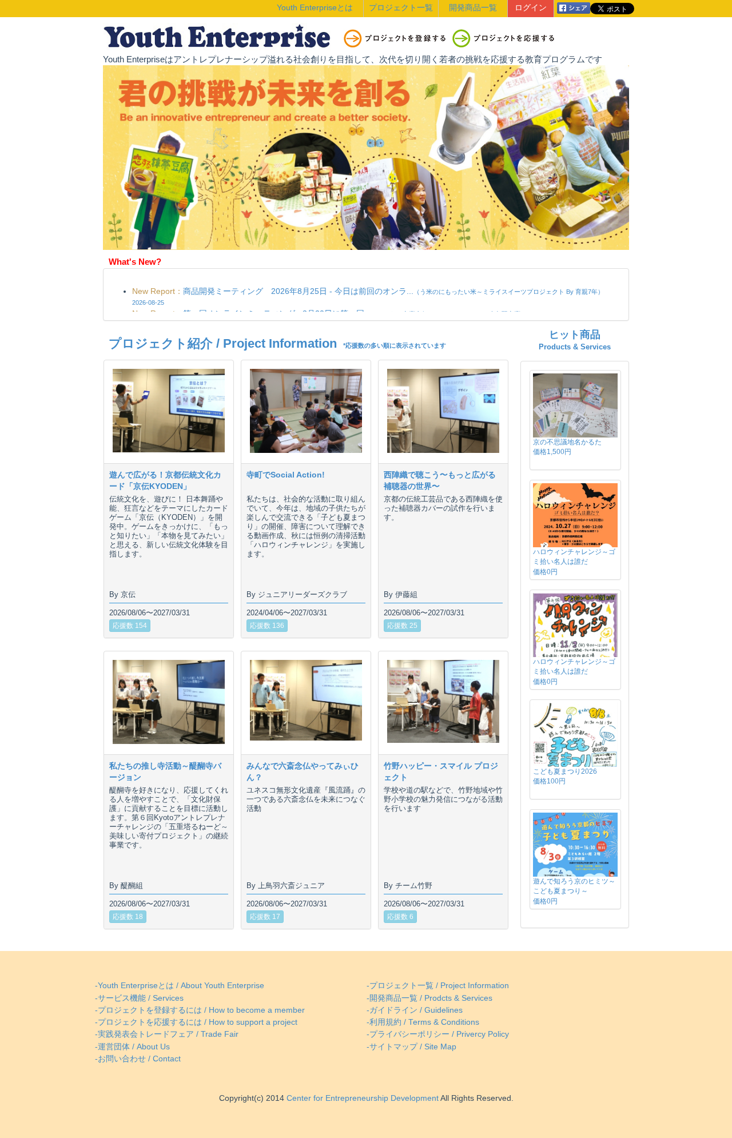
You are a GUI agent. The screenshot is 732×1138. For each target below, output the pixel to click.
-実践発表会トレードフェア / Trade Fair (166, 1034)
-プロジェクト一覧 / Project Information (438, 985)
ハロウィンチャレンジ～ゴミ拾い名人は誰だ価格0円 (574, 561)
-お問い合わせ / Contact (138, 1059)
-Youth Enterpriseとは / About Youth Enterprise (179, 985)
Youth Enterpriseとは (315, 7)
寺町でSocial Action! (285, 474)
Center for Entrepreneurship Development (361, 1098)
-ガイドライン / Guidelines (415, 1010)
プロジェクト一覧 (401, 7)
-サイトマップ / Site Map (411, 1046)
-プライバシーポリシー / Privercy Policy (438, 1034)
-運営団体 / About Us (132, 1046)
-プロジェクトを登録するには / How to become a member (200, 1010)
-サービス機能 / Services (139, 998)
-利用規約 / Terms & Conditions (423, 1022)
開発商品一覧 (473, 7)
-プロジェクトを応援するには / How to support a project (196, 1022)
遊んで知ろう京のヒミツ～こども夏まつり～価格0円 (574, 891)
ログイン (531, 7)
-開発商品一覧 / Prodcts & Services (429, 998)
